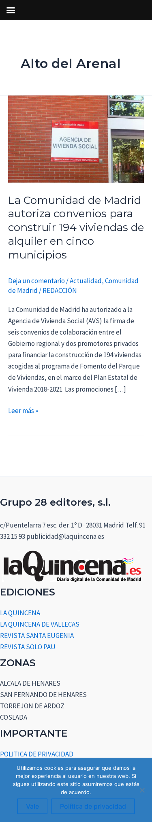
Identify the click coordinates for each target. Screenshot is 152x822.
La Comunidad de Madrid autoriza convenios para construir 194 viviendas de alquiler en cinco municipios (76, 227)
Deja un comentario (36, 280)
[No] (142, 790)
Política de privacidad (93, 806)
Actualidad (86, 280)
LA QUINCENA (20, 612)
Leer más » (23, 410)
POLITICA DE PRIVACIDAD (36, 754)
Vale (32, 806)
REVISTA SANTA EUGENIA (37, 635)
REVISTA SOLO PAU (28, 646)
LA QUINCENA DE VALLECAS (39, 624)
